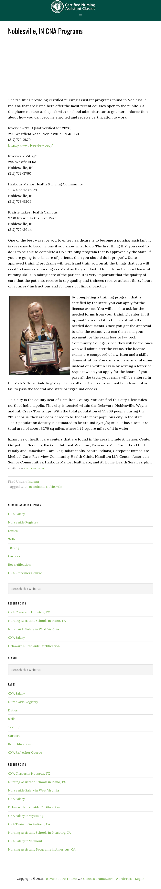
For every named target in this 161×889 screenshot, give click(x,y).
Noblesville (54, 487)
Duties (13, 531)
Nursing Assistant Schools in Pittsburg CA (39, 832)
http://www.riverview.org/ (30, 145)
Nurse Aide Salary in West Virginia (33, 629)
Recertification (19, 564)
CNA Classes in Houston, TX (29, 612)
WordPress (124, 879)
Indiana (33, 481)
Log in (139, 879)
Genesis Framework (98, 879)
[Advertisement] (80, 65)
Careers (14, 556)
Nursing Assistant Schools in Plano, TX (37, 621)
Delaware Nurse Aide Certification (34, 646)
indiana (38, 487)
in (30, 487)
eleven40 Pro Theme (61, 879)
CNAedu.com (80, 6)
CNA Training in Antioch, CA (29, 824)
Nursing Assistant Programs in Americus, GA (41, 849)
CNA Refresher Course (25, 573)
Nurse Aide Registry (23, 522)
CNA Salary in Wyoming (25, 816)
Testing (13, 548)
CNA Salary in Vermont (25, 841)
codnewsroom (34, 468)
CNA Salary (16, 514)
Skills (11, 539)
